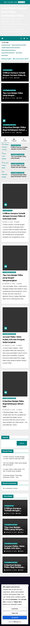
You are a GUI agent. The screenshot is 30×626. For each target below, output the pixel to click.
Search (5, 437)
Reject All (15, 613)
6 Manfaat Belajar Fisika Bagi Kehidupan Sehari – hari (14, 130)
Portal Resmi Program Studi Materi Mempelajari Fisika (14, 12)
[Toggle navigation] (27, 38)
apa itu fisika (19, 52)
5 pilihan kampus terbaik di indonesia (11, 47)
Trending (24, 141)
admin (18, 77)
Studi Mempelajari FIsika (9, 90)
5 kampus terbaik (6, 45)
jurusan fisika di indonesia (8, 52)
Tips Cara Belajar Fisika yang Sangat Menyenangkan (13, 95)
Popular (14, 141)
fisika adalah (5, 55)
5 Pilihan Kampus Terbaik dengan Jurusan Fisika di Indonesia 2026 (14, 75)
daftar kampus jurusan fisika (8, 50)
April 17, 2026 (8, 77)
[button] (21, 38)
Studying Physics (7, 70)
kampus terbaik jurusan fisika (19, 45)
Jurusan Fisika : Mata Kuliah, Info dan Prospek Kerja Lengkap (19, 167)
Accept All (15, 617)
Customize (15, 608)
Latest (5, 141)
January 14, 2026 (10, 98)
